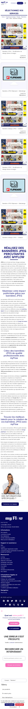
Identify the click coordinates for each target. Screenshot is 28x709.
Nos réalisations (5, 536)
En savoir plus (6, 693)
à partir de (23, 55)
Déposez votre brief (6, 560)
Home (3, 17)
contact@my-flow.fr (6, 525)
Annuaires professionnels (7, 570)
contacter (11, 642)
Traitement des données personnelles (11, 581)
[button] (13, 3)
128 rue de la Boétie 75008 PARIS (10, 527)
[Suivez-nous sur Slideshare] (24, 601)
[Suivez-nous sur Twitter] (12, 601)
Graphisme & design (11, 17)
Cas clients (4, 566)
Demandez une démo (6, 564)
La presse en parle (6, 534)
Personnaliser (13, 707)
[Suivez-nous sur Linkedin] (16, 601)
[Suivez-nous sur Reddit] (10, 605)
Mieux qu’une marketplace (8, 540)
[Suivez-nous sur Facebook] (8, 601)
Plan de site (4, 592)
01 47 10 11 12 (4, 522)
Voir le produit (14, 37)
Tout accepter (9, 704)
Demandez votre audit (7, 562)
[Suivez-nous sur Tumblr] (18, 605)
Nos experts (4, 532)
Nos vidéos (4, 571)
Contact (3, 547)
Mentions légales (5, 583)
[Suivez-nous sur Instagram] (20, 601)
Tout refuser (19, 704)
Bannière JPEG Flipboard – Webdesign (13, 91)
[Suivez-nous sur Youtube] (22, 605)
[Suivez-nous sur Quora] (14, 605)
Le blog (3, 557)
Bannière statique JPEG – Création (12, 129)
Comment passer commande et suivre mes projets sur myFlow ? (12, 551)
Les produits (6, 689)
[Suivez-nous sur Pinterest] (4, 601)
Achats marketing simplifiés (8, 538)
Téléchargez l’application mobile (9, 549)
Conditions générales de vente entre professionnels (10, 585)
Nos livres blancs (5, 559)
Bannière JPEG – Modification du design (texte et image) (12, 168)
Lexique (3, 568)
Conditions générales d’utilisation (9, 588)
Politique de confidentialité (8, 579)
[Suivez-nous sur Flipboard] (6, 605)
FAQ (2, 545)
